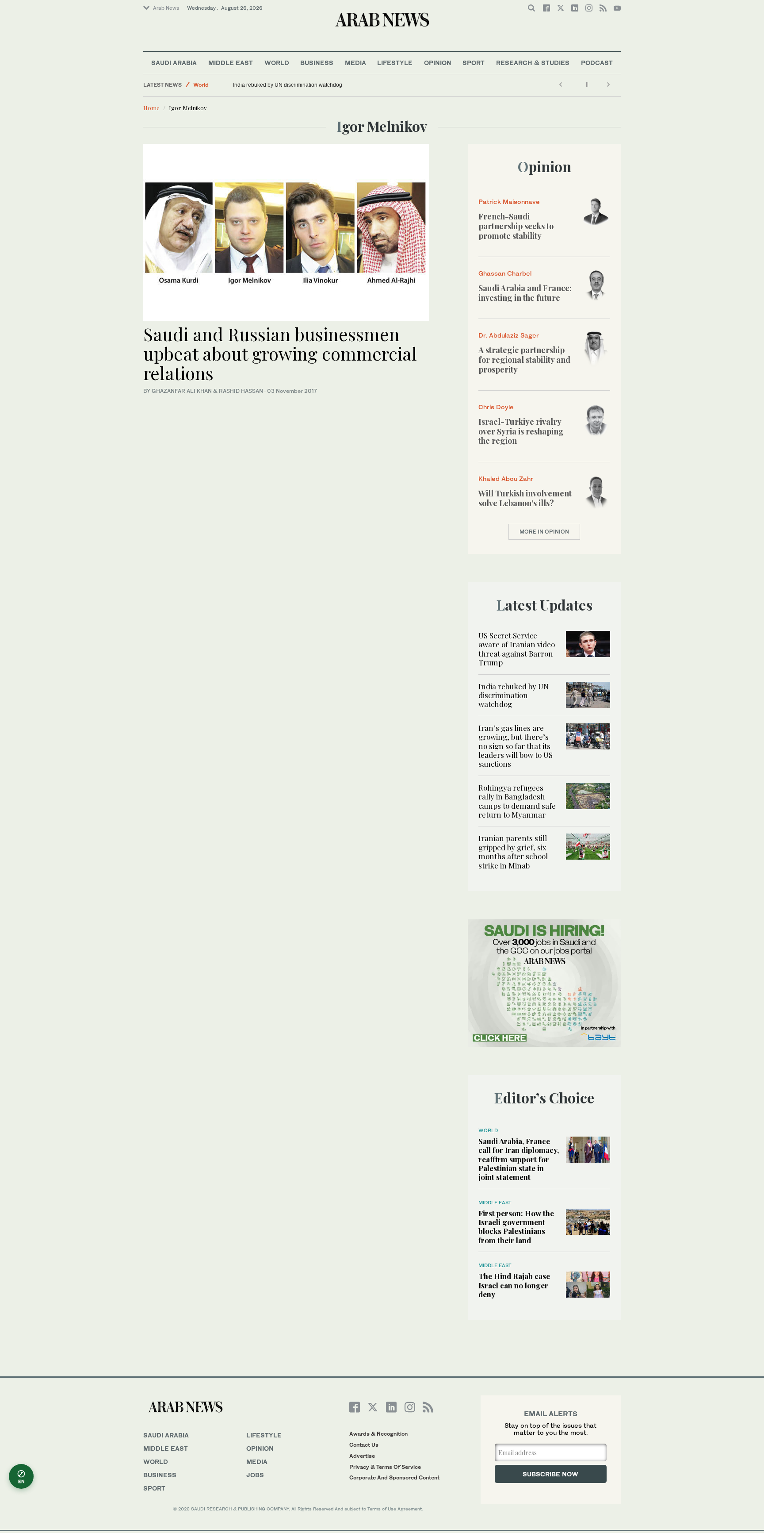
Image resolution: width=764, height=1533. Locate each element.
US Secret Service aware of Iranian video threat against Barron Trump (516, 648)
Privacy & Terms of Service (385, 1467)
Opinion (437, 62)
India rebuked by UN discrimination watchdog (287, 85)
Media (355, 62)
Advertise (362, 1455)
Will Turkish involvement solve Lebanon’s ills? (525, 498)
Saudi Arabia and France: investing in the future (525, 293)
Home (151, 107)
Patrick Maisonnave (509, 201)
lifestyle (264, 1435)
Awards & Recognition (378, 1433)
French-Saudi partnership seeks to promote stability (516, 226)
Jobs (255, 1475)
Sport (473, 62)
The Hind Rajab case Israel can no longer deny (514, 1285)
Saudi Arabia (174, 62)
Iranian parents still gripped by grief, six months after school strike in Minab (513, 851)
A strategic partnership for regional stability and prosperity (524, 359)
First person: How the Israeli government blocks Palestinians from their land (516, 1226)
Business (316, 62)
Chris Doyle (496, 407)
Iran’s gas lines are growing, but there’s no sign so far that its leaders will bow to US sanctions (515, 746)
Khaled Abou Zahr (505, 478)
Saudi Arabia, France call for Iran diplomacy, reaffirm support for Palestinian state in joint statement (518, 1159)
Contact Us (363, 1444)
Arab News (166, 8)
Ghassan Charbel (504, 273)
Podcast (597, 62)
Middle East (230, 62)
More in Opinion (544, 531)
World (276, 62)
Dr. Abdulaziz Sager (508, 335)
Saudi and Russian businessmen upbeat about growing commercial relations (280, 353)
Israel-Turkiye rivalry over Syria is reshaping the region (521, 431)
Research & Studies (532, 62)
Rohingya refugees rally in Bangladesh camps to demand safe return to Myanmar (517, 801)
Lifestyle (395, 62)
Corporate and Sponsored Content (394, 1477)
